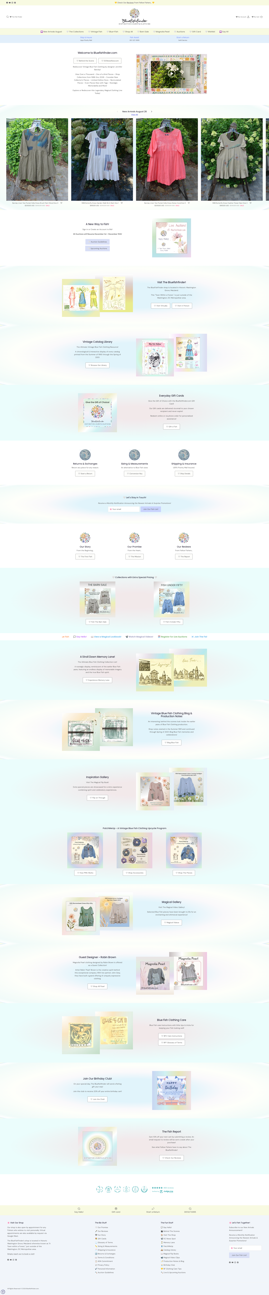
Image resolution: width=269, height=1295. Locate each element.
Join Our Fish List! (133, 659)
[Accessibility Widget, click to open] (3, 1292)
